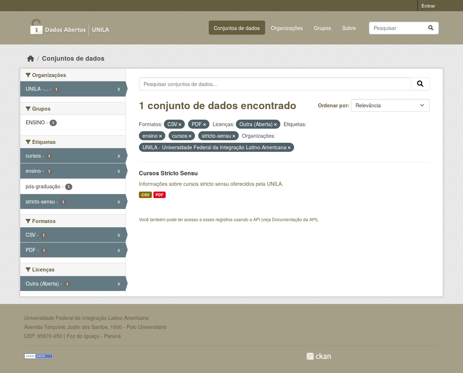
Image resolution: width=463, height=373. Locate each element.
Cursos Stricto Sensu (168, 173)
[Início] (30, 58)
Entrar (428, 5)
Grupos (322, 27)
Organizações (287, 27)
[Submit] (431, 28)
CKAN (318, 356)
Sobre (349, 27)
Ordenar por (333, 105)
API (256, 219)
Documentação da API (294, 219)
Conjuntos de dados (237, 27)
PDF (159, 194)
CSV (145, 194)
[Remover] (180, 124)
